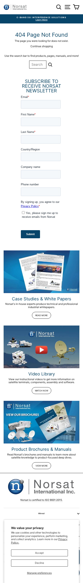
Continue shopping (41, 46)
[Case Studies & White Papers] (41, 271)
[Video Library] (41, 347)
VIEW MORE (42, 465)
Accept (39, 552)
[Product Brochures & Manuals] (41, 422)
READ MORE (41, 315)
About (41, 513)
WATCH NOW (41, 390)
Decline (39, 562)
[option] (41, 18)
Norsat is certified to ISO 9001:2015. (41, 500)
